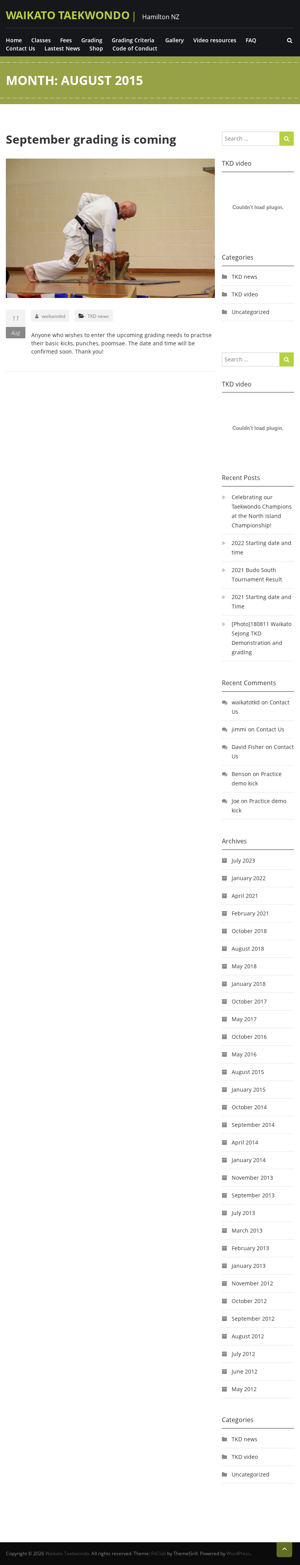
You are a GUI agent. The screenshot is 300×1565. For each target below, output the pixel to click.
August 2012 (248, 1336)
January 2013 (249, 1265)
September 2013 (253, 1195)
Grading (91, 40)
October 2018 (249, 931)
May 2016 (244, 1054)
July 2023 (243, 860)
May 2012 (244, 1389)
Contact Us (20, 48)
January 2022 (249, 878)
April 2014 (245, 1142)
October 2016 (249, 1036)
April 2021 (245, 895)
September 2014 (253, 1124)
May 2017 (244, 1019)
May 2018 (244, 966)
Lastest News (62, 48)
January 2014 (249, 1160)
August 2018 (248, 948)
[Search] (287, 139)
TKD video (245, 294)
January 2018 (249, 983)
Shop (96, 48)
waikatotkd (53, 316)
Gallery (174, 40)
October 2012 (249, 1301)
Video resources (214, 40)
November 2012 (252, 1283)
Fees (66, 40)
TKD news (98, 316)
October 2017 (249, 1001)
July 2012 (243, 1353)
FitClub (158, 1553)
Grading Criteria (133, 40)
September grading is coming (91, 139)
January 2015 (249, 1089)
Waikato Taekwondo (68, 14)
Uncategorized (251, 312)
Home (14, 40)
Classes (41, 40)
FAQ (251, 40)
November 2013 (252, 1177)
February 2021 (250, 913)
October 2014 (249, 1107)
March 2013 (247, 1230)
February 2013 (250, 1248)
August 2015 (248, 1072)
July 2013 (243, 1213)
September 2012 (253, 1318)
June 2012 (244, 1371)
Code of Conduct (134, 48)
